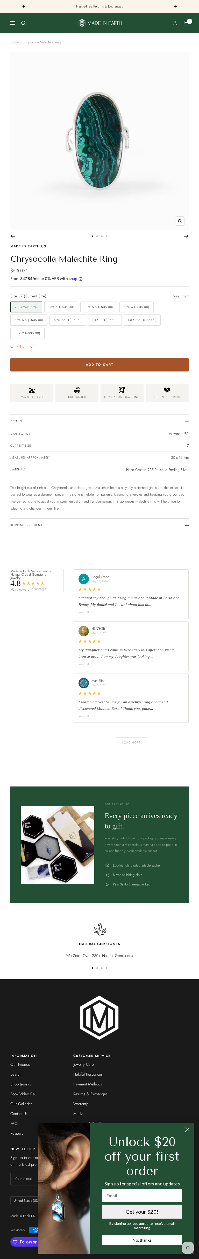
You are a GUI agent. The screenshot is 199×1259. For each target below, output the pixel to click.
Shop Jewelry (20, 1084)
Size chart (181, 296)
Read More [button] (86, 612)
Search (16, 1074)
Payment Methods (87, 1084)
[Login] (175, 23)
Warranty (80, 1104)
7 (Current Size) (26, 307)
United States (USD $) (29, 1200)
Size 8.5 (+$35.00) (142, 320)
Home (14, 42)
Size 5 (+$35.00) (61, 307)
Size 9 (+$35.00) (27, 333)
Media (78, 1114)
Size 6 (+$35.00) (136, 307)
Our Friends (20, 1064)
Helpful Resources (88, 1074)
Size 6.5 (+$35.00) (29, 320)
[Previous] (12, 236)
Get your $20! (142, 1211)
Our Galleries (21, 1104)
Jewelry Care (83, 1064)
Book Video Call (23, 1094)
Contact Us (18, 1114)
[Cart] (186, 23)
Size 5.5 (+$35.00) (99, 307)
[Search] (23, 23)
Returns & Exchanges (90, 1094)
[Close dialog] (187, 1129)
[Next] (186, 236)
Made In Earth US (28, 246)
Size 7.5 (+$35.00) (68, 320)
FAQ (14, 1123)
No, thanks (142, 1239)
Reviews (16, 1133)
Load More (131, 742)
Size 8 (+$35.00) (105, 320)
